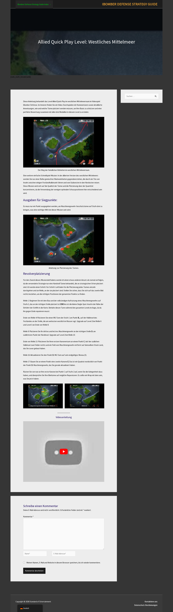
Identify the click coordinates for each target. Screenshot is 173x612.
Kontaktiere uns (151, 601)
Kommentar (28, 516)
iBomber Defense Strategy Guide (129, 4)
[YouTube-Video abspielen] (63, 451)
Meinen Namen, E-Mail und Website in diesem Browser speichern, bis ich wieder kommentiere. (63, 562)
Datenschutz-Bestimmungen (145, 605)
